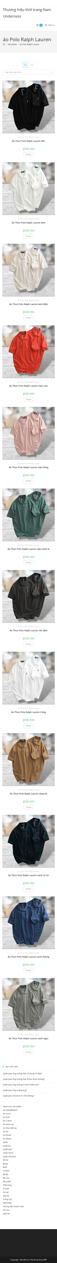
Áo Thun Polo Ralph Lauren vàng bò (28, 793)
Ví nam (6, 1188)
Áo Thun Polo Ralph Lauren (28, 137)
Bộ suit (6, 1177)
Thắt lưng (7, 1185)
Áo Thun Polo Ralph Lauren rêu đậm (28, 630)
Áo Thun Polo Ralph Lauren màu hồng (28, 467)
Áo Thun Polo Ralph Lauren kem (28, 222)
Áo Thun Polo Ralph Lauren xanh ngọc (28, 1038)
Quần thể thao (9, 1156)
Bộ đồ (5, 1174)
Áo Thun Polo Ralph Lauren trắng (28, 712)
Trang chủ (7, 1199)
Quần (5, 1142)
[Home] (4, 44)
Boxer (5, 1163)
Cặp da (6, 1195)
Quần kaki (7, 1149)
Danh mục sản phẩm (12, 1106)
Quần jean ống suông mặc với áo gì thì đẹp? (22, 1073)
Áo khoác (7, 1135)
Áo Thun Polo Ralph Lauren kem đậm (28, 304)
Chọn (28, 154)
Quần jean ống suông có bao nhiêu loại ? (21, 1084)
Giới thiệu (7, 1202)
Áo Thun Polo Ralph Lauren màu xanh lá (28, 548)
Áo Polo (6, 1117)
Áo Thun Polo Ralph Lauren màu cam (28, 385)
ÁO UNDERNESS (10, 1110)
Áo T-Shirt (7, 1120)
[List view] (32, 64)
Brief (5, 1167)
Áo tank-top (8, 1124)
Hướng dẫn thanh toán (13, 1206)
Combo (6, 1170)
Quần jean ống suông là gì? (15, 1090)
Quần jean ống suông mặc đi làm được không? (24, 1079)
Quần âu (7, 1145)
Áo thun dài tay (10, 1128)
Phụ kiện (7, 1181)
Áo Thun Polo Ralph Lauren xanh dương (28, 956)
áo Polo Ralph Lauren (29, 44)
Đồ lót (5, 1160)
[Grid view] (25, 64)
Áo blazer (7, 1138)
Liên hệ (6, 1213)
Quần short (8, 1152)
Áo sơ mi (7, 1113)
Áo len (6, 1131)
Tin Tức (6, 1210)
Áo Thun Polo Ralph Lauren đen (28, 141)
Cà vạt (6, 1192)
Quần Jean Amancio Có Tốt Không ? (19, 1095)
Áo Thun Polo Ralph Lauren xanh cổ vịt (28, 875)
